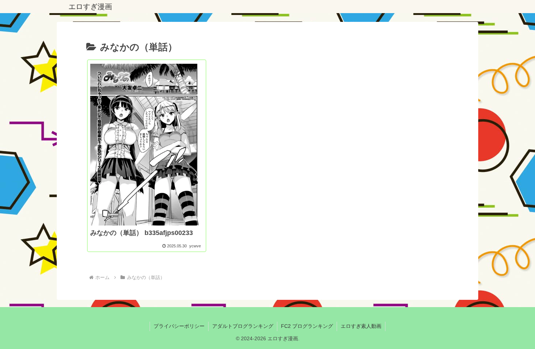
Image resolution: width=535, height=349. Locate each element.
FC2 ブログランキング (307, 326)
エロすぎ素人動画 (361, 326)
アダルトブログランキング (242, 326)
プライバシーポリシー (179, 326)
